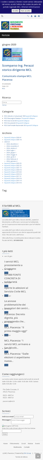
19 (21, 181)
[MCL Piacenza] (12, 25)
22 (21, 166)
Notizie (30, 443)
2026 (17, 137)
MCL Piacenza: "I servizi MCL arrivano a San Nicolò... (17, 344)
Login (35, 15)
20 (21, 172)
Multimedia (18, 447)
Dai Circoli (11, 121)
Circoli (23, 443)
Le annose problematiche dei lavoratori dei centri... (17, 304)
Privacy (37, 453)
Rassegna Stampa (14, 118)
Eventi (37, 443)
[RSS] (2, 16)
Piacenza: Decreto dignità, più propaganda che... (14, 318)
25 (21, 163)
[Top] (38, 456)
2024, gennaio (11, 161)
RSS (3, 88)
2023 (17, 163)
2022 (17, 166)
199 (23, 116)
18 (21, 140)
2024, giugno (10, 153)
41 (21, 137)
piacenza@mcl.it (9, 401)
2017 (17, 176)
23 (9, 142)
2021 (17, 168)
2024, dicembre (11, 144)
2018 (17, 174)
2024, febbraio (11, 159)
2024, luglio (10, 150)
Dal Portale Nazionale (15, 125)
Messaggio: (6, 420)
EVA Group (27, 453)
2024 (6, 142)
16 (21, 174)
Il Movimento (14, 443)
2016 (17, 178)
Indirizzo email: (8, 416)
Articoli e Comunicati (15, 116)
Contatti (27, 447)
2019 (17, 172)
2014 (17, 183)
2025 (17, 140)
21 (21, 176)
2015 (17, 181)
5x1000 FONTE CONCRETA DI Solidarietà (12, 278)
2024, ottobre (11, 148)
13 (21, 168)
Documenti (11, 123)
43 (16, 121)
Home (5, 443)
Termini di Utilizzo (21, 457)
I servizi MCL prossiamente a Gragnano (13, 265)
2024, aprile (10, 157)
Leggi (6, 273)
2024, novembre (12, 146)
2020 (17, 170)
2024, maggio (11, 155)
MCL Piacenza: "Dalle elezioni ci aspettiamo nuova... (17, 357)
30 (24, 125)
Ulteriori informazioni (30, 7)
